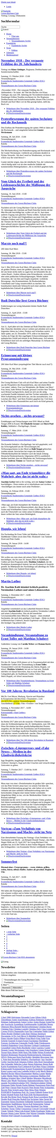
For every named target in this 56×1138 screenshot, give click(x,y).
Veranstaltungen (12, 38)
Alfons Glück (40, 1017)
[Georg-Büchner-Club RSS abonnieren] (18, 957)
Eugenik (11, 1041)
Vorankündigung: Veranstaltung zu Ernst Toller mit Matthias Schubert (24, 636)
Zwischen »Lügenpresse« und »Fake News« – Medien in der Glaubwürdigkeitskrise (25, 751)
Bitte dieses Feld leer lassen (12, 990)
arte (2, 1024)
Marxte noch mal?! (14, 243)
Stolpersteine (38, 1104)
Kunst (3, 1071)
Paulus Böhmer (28, 1085)
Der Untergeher (35, 1031)
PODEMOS (6, 1092)
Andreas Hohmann (36, 1020)
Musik (14, 1080)
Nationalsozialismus (35, 1080)
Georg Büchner (24, 1045)
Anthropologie (15, 1022)
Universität (43, 1109)
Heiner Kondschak (45, 1052)
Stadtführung (16, 1104)
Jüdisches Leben (20, 1064)
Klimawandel (6, 1069)
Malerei (49, 1071)
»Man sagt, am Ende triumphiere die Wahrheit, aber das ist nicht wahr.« (25, 474)
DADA (11, 1031)
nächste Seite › (12, 950)
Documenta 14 (7, 1036)
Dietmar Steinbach (38, 1034)
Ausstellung (18, 1024)
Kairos (4, 1066)
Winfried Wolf (7, 1116)
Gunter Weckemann (16, 1050)
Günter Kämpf (44, 1050)
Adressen (10, 53)
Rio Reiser (12, 1097)
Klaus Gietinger (47, 1066)
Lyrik (38, 1071)
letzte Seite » (11, 953)
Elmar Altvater (7, 1038)
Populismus (16, 1092)
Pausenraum (40, 1085)
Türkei (18, 1109)
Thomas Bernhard (31, 1106)
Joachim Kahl (13, 1062)
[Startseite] (6, 11)
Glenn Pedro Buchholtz (20, 1048)
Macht (43, 1071)
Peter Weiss (29, 1090)
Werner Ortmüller (38, 1113)
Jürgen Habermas (35, 1064)
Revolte (4, 1097)
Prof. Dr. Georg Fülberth (32, 1092)
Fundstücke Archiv (19, 45)
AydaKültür (42, 1024)
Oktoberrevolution (37, 1083)
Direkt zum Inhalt (8, 2)
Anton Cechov (27, 1022)
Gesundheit (5, 1048)
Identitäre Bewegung (40, 1057)
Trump (12, 1109)
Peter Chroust (11, 1087)
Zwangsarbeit (26, 1116)
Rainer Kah (18, 1095)
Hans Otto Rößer (30, 1052)
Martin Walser (13, 1076)
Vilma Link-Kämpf (22, 1111)
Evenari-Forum (22, 1041)
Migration (37, 1078)
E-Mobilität (31, 1036)
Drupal (14, 1136)
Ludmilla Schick (28, 1071)
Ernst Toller (41, 1038)
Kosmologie (38, 1069)
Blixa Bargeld (15, 1027)
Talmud (47, 1104)
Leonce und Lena (14, 1071)
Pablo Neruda (16, 1085)
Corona (4, 1031)
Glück (33, 1048)
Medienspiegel (12, 55)
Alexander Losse (28, 1017)
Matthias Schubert (8, 1078)
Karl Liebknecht (25, 1066)
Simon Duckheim (17, 1102)
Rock (19, 1097)
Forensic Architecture (10, 1043)
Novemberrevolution (16, 1083)
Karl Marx (36, 1066)
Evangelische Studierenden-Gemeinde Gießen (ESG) (23, 81)
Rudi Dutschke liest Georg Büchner (24, 300)
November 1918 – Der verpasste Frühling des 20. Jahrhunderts (22, 62)
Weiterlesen (26, 234)
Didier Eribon (48, 1031)
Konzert (29, 1069)
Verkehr (10, 1111)
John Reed (38, 1062)
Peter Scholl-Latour (16, 1090)
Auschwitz (8, 1024)
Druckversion (25, 113)
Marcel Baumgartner (23, 1073)
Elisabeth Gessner (44, 1036)
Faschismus (33, 1041)
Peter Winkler (40, 1090)
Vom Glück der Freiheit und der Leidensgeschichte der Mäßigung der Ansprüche (25, 185)
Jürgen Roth (48, 1064)
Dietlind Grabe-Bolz (21, 1034)
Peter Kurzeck (23, 1087)
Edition (14, 50)
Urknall (52, 1109)
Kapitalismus (12, 1066)
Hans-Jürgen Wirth (15, 1052)
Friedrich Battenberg (9, 1045)
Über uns (15, 36)
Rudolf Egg (25, 1099)
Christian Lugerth (21, 1029)
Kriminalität (48, 1069)
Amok (14, 1020)
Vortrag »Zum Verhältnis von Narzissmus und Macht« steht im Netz (26, 830)
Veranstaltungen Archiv (21, 41)
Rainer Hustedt (7, 1095)
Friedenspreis (44, 1043)
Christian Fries (7, 1029)
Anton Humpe (39, 1022)
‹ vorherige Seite (13, 934)
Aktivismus (15, 1017)
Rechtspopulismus (40, 1095)
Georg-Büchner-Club (10, 13)
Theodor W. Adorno (15, 1106)
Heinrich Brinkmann (9, 1055)
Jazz (43, 1059)
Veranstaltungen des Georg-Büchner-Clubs (18, 86)
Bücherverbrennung (30, 1027)
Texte (8, 48)
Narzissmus (22, 1080)
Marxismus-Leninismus (28, 1076)
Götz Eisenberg (31, 1050)
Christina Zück (35, 1029)
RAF (51, 1092)
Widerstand (50, 1113)
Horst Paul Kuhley (24, 1057)
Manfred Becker (7, 1073)
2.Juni (3, 1017)
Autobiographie (30, 1024)
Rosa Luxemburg (41, 1097)
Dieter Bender (7, 1034)
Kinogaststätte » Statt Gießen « (13, 712)
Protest (45, 1092)
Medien (30, 1078)
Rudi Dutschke (14, 1099)
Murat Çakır (6, 1080)
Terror (3, 1106)
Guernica (40, 1048)
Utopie (4, 1111)
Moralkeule (46, 1078)
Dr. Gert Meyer (20, 1036)
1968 (9, 1017)
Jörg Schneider (7, 1064)
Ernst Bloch (31, 1038)
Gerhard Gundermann (41, 1045)
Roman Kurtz (27, 1097)
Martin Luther (11, 581)
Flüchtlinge (43, 1041)
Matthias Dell (44, 1076)
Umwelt (35, 1109)
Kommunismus (19, 1069)
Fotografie (23, 1043)
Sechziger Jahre (37, 1099)
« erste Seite (11, 932)
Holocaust (12, 1057)
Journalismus (48, 1062)
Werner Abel (25, 1113)
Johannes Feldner (26, 1062)
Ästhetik (35, 1116)
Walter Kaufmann (37, 1111)
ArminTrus (50, 1022)
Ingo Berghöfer (14, 1059)
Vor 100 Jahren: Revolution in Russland (27, 691)
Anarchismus (22, 1020)
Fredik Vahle (33, 1043)
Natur (46, 1080)
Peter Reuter (34, 1087)
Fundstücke (11, 43)
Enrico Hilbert (19, 1038)
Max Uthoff (21, 1078)
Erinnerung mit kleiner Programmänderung (16, 357)
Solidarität (29, 1102)
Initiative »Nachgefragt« (31, 1059)
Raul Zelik (28, 1095)
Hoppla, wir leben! (13, 528)
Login (8, 6)
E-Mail (4, 985)
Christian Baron (45, 1027)
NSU (27, 1083)
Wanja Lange (13, 1113)
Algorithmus (6, 1020)
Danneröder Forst (21, 1031)
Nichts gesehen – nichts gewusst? (22, 416)
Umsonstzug (26, 1109)
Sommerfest (9, 861)
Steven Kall (27, 1104)
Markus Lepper (38, 1073)
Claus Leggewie (48, 1029)
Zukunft (16, 1116)
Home (8, 34)
